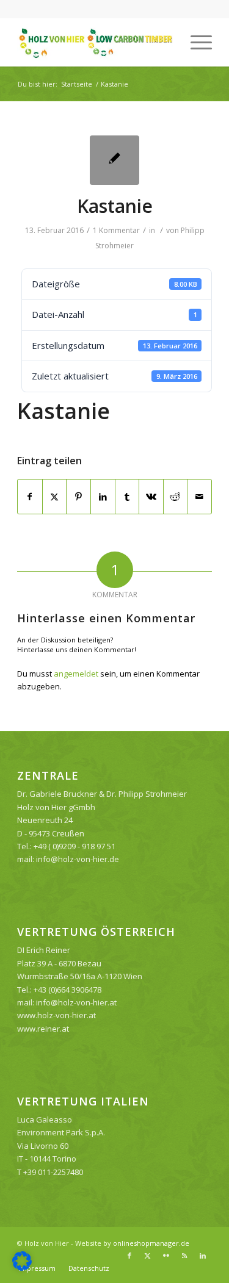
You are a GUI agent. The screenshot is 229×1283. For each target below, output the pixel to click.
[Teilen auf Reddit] (175, 497)
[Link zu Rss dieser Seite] (184, 1255)
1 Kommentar (116, 230)
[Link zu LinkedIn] (203, 1255)
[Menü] (195, 42)
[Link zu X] (148, 1255)
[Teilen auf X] (55, 497)
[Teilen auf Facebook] (30, 497)
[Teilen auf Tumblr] (127, 497)
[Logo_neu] (95, 42)
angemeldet (76, 673)
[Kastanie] (114, 160)
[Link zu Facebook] (129, 1255)
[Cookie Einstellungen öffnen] (22, 1267)
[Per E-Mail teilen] (199, 497)
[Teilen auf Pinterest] (78, 497)
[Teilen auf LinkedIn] (103, 497)
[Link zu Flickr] (166, 1255)
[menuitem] (195, 42)
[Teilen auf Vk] (151, 497)
